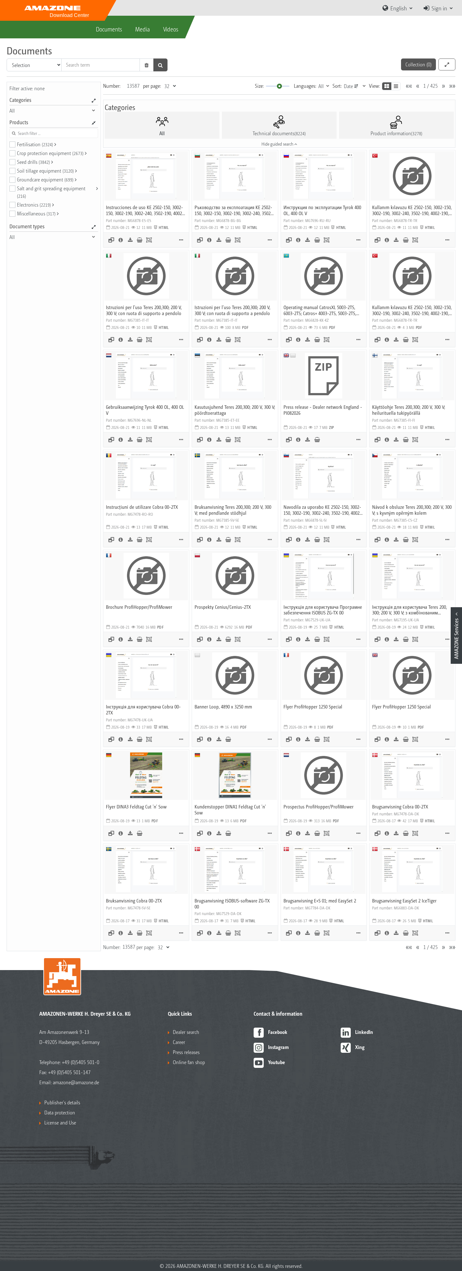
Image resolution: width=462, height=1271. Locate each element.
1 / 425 (430, 85)
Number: (111, 85)
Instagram (278, 1047)
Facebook (277, 1032)
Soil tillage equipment (45, 170)
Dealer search (186, 1032)
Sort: (337, 85)
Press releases (186, 1052)
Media (142, 29)
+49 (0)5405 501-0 (80, 1062)
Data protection (59, 1112)
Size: (259, 85)
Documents (109, 29)
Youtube (276, 1062)
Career (179, 1042)
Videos (170, 29)
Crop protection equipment (50, 153)
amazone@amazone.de (76, 1082)
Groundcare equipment (45, 179)
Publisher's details (62, 1102)
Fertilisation (35, 144)
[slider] (279, 86)
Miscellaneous (36, 213)
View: (374, 85)
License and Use (60, 1122)
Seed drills (33, 161)
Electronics (34, 204)
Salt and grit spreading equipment (51, 192)
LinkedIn (364, 1032)
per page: (152, 85)
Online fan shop (189, 1062)
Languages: (305, 85)
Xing (360, 1047)
